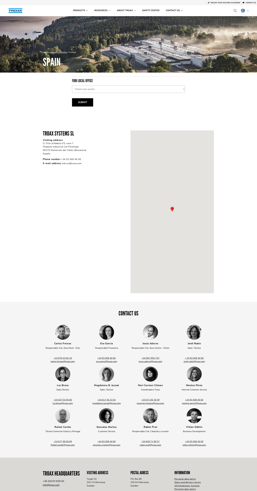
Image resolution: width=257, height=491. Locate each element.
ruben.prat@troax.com (150, 445)
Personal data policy (185, 479)
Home (45, 52)
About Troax (125, 10)
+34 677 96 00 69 (63, 441)
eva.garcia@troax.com (106, 361)
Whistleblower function (187, 485)
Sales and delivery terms (187, 482)
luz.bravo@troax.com (63, 403)
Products (79, 10)
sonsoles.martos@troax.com (106, 445)
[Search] (235, 10)
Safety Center (150, 10)
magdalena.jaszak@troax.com (106, 403)
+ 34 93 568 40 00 (194, 358)
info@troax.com (51, 485)
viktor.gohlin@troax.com (194, 445)
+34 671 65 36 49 (150, 399)
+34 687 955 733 (150, 358)
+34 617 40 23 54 (106, 399)
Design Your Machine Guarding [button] (225, 3)
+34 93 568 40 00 (71, 159)
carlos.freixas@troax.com (63, 361)
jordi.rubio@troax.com (194, 361)
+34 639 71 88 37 (150, 441)
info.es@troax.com (72, 163)
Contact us (250, 3)
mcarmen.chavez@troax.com (150, 403)
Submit (82, 102)
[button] (172, 209)
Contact (53, 52)
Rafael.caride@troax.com (63, 445)
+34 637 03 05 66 (63, 399)
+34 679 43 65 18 (63, 358)
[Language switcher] (244, 10)
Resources (100, 10)
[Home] (16, 11)
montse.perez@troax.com (194, 403)
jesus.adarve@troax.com (150, 361)
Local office (62, 52)
